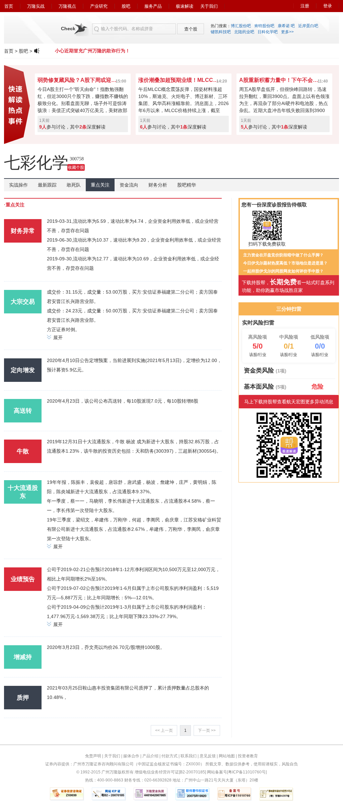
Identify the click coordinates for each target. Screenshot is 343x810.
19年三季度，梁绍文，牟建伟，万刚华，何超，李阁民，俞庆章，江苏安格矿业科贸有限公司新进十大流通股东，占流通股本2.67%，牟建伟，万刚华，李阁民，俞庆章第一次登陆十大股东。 (134, 529)
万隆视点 (67, 6)
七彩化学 (36, 162)
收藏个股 (76, 167)
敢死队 (74, 185)
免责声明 (93, 756)
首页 (8, 6)
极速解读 (184, 6)
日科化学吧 (268, 32)
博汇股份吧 (241, 25)
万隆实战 (36, 6)
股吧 (126, 6)
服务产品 (153, 6)
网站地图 (227, 756)
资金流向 (129, 185)
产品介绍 (150, 756)
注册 (304, 5)
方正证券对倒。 (63, 329)
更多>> (287, 32)
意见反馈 (208, 756)
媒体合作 (131, 756)
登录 (327, 5)
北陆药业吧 (244, 32)
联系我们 (189, 756)
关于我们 (209, 6)
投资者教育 (248, 756)
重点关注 (100, 185)
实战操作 (18, 185)
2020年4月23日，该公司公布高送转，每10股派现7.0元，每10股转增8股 (122, 401)
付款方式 (169, 756)
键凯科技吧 (221, 32)
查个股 (190, 29)
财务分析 (157, 185)
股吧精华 (186, 185)
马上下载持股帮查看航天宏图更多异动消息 (288, 401)
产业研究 (99, 6)
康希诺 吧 (286, 25)
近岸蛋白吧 (308, 25)
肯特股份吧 (264, 25)
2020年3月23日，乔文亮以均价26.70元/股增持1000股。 (106, 647)
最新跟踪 (47, 185)
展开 (58, 337)
